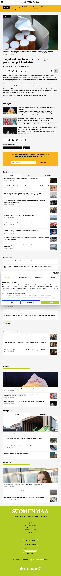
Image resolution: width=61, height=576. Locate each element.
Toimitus (30, 532)
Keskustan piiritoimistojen (36, 559)
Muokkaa (29, 302)
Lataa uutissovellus (30, 540)
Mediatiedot (30, 553)
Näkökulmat (29, 516)
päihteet (13, 148)
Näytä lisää (8, 323)
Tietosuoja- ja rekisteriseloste (30, 561)
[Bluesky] (36, 570)
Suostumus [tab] (8, 277)
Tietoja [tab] (53, 277)
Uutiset (5, 180)
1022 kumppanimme (10, 284)
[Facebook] (21, 569)
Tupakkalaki (7, 16)
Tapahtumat (43, 516)
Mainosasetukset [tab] (38, 277)
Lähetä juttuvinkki (30, 544)
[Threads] (39, 570)
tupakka (19, 148)
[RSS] (33, 569)
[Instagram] (29, 569)
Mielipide (6, 434)
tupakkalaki (26, 148)
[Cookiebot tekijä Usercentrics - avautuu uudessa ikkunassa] (52, 273)
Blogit (37, 516)
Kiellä (11, 302)
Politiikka (6, 148)
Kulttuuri (6, 7)
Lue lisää (34, 9)
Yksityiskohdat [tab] (23, 277)
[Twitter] (25, 570)
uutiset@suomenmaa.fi (30, 525)
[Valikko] (2, 2)
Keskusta (22, 516)
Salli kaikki (50, 302)
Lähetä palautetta (30, 549)
